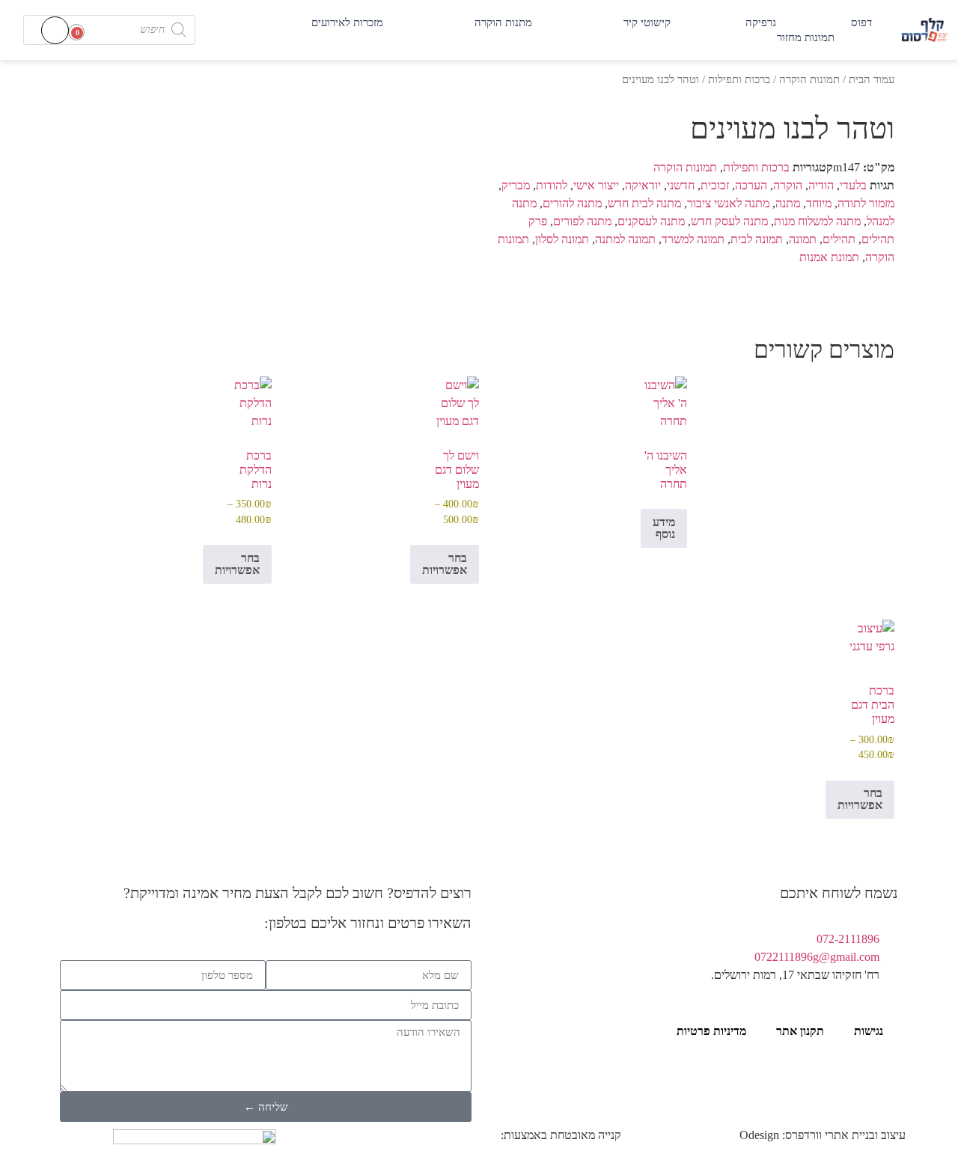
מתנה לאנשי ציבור (728, 203)
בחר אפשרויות (444, 564)
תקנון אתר (800, 1031)
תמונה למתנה (625, 239)
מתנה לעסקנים (651, 221)
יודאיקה (643, 185)
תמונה (803, 239)
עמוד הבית (871, 79)
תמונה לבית (756, 239)
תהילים (839, 239)
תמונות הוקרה (809, 79)
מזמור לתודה (866, 203)
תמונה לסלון (562, 239)
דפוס (861, 22)
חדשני (681, 185)
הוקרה (787, 185)
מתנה (787, 203)
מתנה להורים (572, 203)
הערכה (751, 185)
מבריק (515, 185)
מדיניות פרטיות (711, 1031)
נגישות (868, 1031)
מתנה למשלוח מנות (817, 221)
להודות (551, 185)
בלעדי (853, 185)
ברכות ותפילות (739, 79)
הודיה (821, 185)
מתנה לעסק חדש (729, 221)
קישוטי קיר (647, 22)
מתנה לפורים (582, 221)
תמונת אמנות (829, 257)
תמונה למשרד (693, 239)
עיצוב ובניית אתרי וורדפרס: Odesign (822, 1135)
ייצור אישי (596, 185)
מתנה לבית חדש (644, 203)
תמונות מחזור (806, 37)
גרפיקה (760, 22)
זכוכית (715, 185)
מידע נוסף (664, 528)
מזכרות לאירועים (347, 22)
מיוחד (819, 203)
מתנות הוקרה (503, 22)
